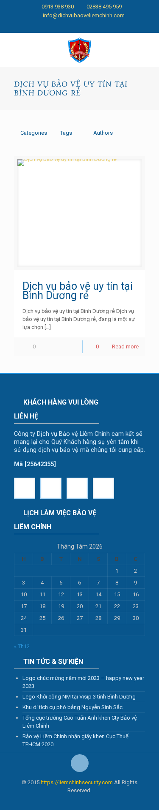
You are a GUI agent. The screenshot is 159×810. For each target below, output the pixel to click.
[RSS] (134, 26)
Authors (103, 133)
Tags (66, 133)
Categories (33, 133)
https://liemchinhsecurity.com (77, 782)
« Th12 (22, 646)
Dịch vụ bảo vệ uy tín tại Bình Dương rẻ (77, 291)
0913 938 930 (58, 6)
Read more (125, 346)
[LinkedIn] (90, 26)
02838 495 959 (104, 6)
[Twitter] (46, 26)
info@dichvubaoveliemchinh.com (84, 15)
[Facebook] (24, 26)
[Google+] (35, 26)
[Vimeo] (57, 26)
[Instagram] (112, 26)
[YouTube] (68, 26)
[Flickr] (79, 26)
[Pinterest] (101, 26)
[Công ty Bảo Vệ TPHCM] (79, 50)
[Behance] (123, 26)
